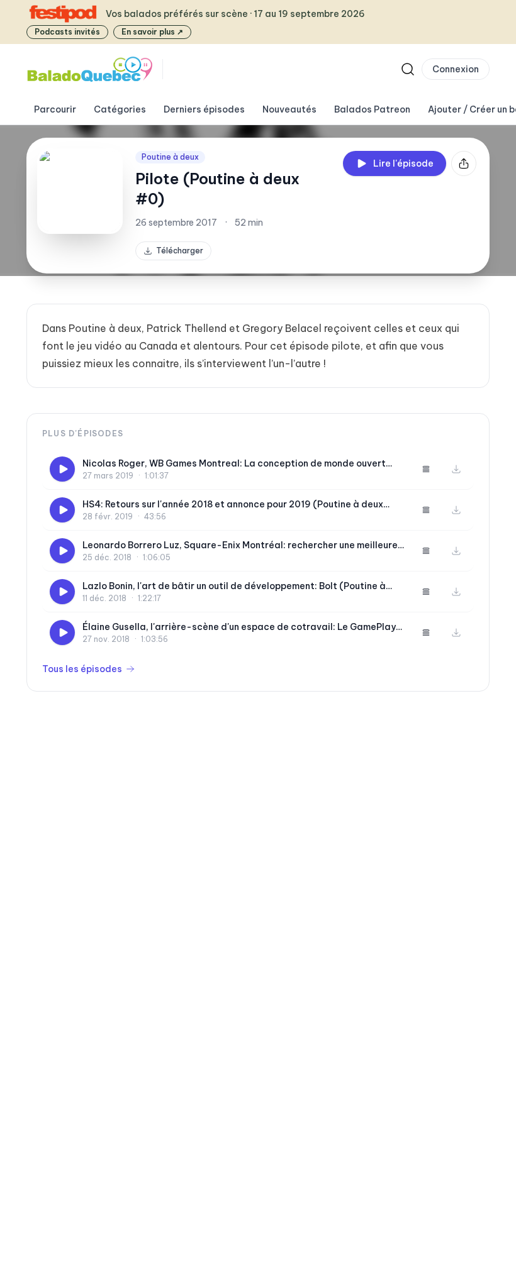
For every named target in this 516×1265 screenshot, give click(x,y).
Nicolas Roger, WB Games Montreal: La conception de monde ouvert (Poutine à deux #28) (234, 464)
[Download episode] (456, 469)
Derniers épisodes (204, 109)
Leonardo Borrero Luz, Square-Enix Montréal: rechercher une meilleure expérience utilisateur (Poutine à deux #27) (240, 545)
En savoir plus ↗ (152, 31)
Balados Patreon (372, 109)
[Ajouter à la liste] (426, 469)
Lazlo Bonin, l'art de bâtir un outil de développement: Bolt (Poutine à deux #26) (234, 586)
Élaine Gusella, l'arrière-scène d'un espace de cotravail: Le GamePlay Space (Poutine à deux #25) (239, 627)
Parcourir (55, 109)
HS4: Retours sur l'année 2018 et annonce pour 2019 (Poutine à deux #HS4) (232, 505)
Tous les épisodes (82, 669)
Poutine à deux (170, 157)
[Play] (62, 469)
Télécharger (179, 250)
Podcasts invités (67, 31)
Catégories (120, 109)
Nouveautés (289, 109)
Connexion (455, 69)
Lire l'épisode (403, 163)
